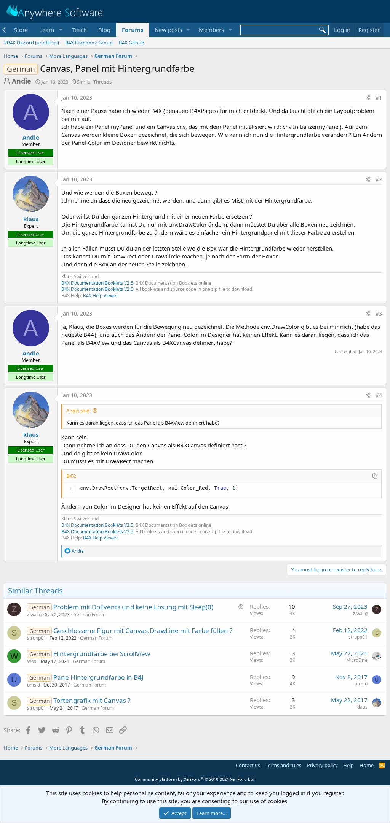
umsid (33, 685)
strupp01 (36, 638)
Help (348, 765)
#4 (379, 395)
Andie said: (78, 410)
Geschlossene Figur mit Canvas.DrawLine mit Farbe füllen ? (142, 630)
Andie (21, 81)
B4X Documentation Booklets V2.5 (97, 283)
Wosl (32, 661)
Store (21, 29)
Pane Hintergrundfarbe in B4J (98, 677)
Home (367, 765)
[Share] (368, 98)
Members (211, 29)
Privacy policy (322, 765)
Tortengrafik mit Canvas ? (91, 700)
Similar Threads (94, 81)
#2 (379, 179)
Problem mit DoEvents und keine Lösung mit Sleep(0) (133, 607)
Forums (132, 29)
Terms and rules (283, 765)
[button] (50, 30)
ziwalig (34, 614)
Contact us (248, 765)
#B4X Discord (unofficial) (31, 42)
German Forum (89, 614)
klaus (30, 219)
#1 (379, 97)
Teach (79, 29)
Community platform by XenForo (195, 779)
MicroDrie (357, 660)
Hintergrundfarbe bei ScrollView (101, 653)
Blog (104, 29)
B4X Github (131, 42)
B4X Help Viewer (100, 295)
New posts (168, 29)
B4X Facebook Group (89, 42)
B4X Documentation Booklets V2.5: (97, 289)
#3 (379, 313)
